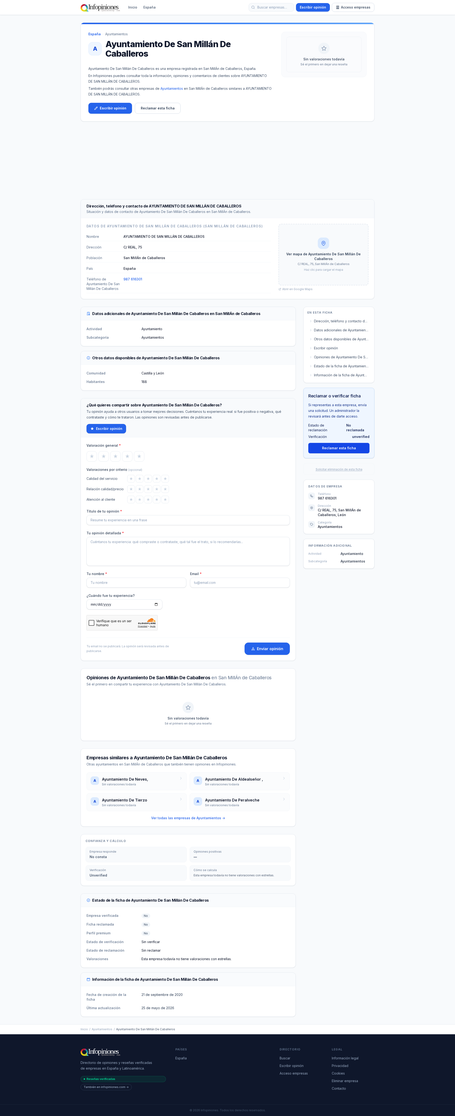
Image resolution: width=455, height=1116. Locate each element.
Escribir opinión (313, 7)
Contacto (339, 1088)
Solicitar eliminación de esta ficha (339, 469)
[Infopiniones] (101, 7)
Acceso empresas (355, 7)
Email (196, 574)
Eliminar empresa (345, 1081)
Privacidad (340, 1066)
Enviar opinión (270, 648)
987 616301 (132, 279)
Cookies (338, 1073)
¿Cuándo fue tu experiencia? (110, 596)
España (149, 7)
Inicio (132, 7)
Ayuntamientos (116, 34)
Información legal (345, 1058)
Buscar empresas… (272, 7)
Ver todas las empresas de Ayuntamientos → (188, 818)
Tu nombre (96, 574)
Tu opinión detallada (105, 533)
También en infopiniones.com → (106, 1087)
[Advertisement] (227, 160)
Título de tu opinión (104, 511)
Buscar (285, 1058)
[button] (323, 254)
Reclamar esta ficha (158, 108)
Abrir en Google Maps (297, 289)
